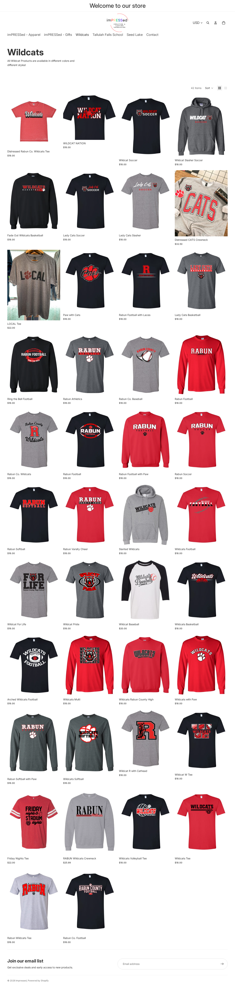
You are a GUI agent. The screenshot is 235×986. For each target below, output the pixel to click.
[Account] (216, 23)
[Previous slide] (124, 822)
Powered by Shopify (38, 980)
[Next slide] (166, 822)
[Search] (208, 23)
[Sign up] (222, 964)
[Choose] (54, 142)
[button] (209, 88)
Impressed (21, 980)
